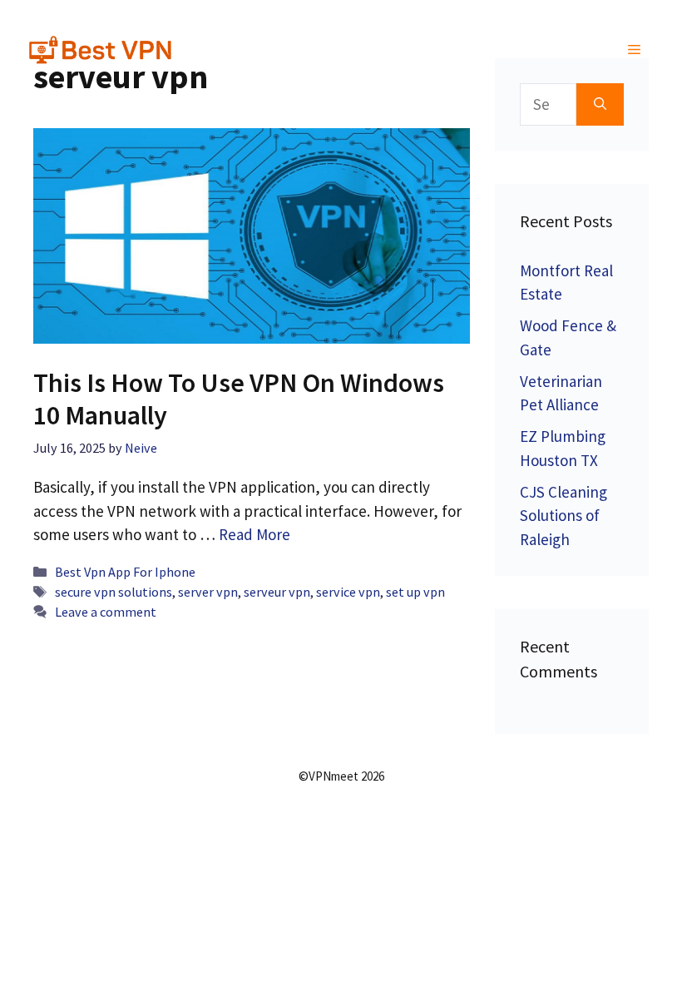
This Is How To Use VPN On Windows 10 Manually (238, 398)
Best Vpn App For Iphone (125, 571)
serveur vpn (277, 591)
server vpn (208, 591)
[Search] (600, 104)
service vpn (348, 591)
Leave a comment (105, 611)
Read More (254, 534)
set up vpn (415, 591)
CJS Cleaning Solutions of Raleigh (563, 515)
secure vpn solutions (113, 591)
